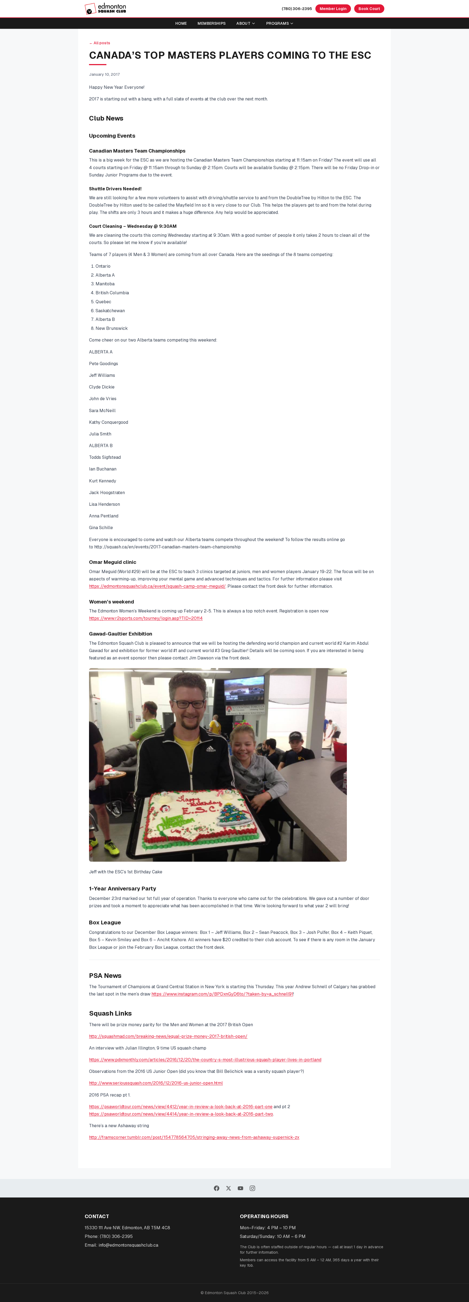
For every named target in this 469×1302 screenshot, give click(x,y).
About (243, 23)
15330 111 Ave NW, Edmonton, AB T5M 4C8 (127, 1228)
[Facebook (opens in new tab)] (216, 1188)
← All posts (99, 42)
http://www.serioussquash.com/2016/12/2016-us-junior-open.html (156, 1083)
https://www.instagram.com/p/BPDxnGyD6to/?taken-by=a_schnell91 (222, 994)
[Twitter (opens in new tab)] (228, 1188)
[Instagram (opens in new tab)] (252, 1188)
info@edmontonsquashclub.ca (128, 1245)
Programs (277, 23)
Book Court (369, 8)
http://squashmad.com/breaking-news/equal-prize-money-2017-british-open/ (168, 1036)
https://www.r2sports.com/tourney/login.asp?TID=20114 (146, 618)
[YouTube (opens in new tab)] (240, 1188)
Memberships (212, 23)
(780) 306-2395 (297, 8)
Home (181, 23)
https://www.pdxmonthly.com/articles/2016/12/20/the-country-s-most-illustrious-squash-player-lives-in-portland (205, 1060)
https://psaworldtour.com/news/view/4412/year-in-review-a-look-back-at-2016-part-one (180, 1107)
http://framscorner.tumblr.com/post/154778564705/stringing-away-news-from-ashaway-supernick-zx (194, 1137)
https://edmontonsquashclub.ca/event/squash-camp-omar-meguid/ (157, 586)
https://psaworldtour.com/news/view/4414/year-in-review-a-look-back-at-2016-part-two (181, 1114)
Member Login (333, 8)
